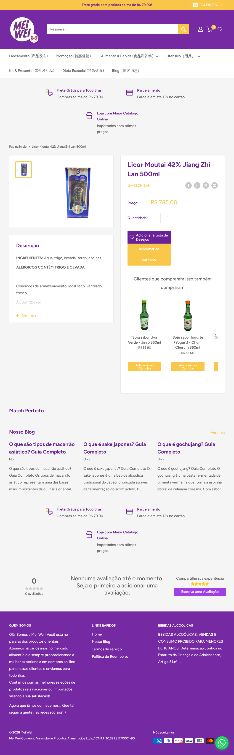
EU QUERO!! (211, 5)
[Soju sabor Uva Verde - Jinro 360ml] (144, 316)
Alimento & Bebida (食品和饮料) (127, 56)
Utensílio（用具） (180, 56)
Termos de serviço (107, 649)
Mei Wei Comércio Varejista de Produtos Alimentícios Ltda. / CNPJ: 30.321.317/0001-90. (72, 738)
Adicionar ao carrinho (149, 254)
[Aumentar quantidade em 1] (180, 218)
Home (97, 634)
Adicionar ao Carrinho (145, 366)
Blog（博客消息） (126, 70)
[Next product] (215, 335)
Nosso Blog (101, 641)
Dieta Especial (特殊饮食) (83, 70)
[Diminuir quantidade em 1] (155, 218)
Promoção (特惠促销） (74, 56)
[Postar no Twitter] (206, 185)
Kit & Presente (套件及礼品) (31, 70)
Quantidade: (138, 218)
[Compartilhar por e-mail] (214, 185)
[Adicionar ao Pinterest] (197, 185)
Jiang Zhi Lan (139, 185)
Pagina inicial (18, 147)
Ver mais (218, 432)
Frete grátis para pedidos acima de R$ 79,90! (117, 5)
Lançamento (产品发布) (28, 56)
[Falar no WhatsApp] (222, 743)
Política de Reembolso (110, 656)
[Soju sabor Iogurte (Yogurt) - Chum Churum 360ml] (188, 316)
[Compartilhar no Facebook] (188, 185)
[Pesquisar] (183, 29)
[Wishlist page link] (220, 29)
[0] (210, 29)
